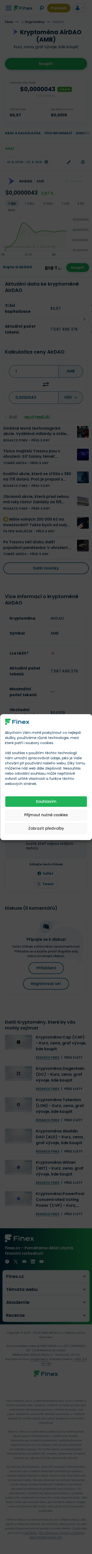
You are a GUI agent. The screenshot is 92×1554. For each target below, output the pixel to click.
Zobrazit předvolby (46, 828)
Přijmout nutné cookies (46, 814)
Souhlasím (46, 801)
